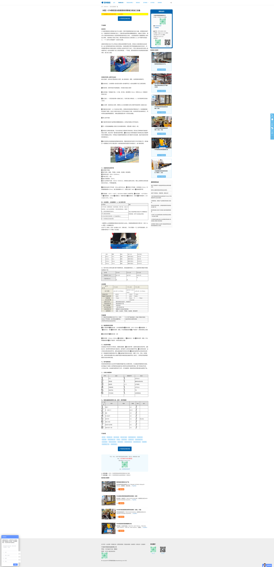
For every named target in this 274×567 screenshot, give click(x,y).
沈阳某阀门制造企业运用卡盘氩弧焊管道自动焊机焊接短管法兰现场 (161, 224)
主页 (114, 2)
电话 (272, 116)
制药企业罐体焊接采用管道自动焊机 (159, 190)
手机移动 (272, 133)
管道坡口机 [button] (109, 437)
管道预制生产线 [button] (105, 444)
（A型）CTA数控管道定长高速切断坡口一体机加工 (119, 475)
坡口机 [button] (103, 437)
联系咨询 (122, 489)
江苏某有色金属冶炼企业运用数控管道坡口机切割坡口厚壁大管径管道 (161, 220)
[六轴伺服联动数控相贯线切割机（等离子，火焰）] (161, 164)
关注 (272, 129)
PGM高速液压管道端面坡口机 (124, 523)
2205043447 (126, 469)
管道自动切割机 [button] (112, 441)
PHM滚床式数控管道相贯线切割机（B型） (127, 496)
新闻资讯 (133, 544)
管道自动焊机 (130, 2)
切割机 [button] (118, 439)
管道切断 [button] (104, 439)
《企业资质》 (121, 14)
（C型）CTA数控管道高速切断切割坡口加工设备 (119, 473)
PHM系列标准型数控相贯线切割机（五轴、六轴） (129, 509)
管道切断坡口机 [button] (111, 439)
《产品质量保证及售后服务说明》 (109, 14)
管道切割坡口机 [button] (138, 439)
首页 (102, 6)
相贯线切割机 (120, 544)
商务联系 (160, 2)
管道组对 (138, 2)
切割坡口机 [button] (131, 439)
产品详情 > (134, 485)
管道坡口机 (120, 2)
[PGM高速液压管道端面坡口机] (109, 528)
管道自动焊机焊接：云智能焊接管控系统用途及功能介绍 (161, 206)
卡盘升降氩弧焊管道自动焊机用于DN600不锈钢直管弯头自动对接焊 (161, 197)
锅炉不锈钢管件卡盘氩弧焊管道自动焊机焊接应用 (161, 186)
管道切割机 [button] (124, 439)
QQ (272, 120)
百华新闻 (145, 2)
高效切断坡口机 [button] (137, 441)
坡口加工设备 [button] (124, 437)
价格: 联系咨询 (161, 69)
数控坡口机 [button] (139, 437)
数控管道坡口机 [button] (132, 437)
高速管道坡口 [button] (114, 444)
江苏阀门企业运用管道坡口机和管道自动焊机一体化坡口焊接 (161, 215)
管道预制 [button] (144, 441)
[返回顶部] (272, 137)
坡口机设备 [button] (116, 437)
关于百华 (103, 544)
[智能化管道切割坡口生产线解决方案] (161, 78)
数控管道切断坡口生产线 (122, 482)
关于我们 (152, 2)
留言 (272, 125)
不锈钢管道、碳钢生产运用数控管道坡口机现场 (161, 201)
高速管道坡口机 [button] (128, 441)
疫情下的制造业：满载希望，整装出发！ (160, 193)
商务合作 (138, 544)
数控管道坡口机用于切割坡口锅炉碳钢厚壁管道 (161, 210)
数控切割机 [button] (120, 441)
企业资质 (108, 544)
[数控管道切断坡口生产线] (109, 486)
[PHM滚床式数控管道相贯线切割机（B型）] (109, 500)
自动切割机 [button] (104, 441)
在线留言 (157, 27)
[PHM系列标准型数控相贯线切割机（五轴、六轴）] (109, 514)
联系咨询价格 (125, 18)
